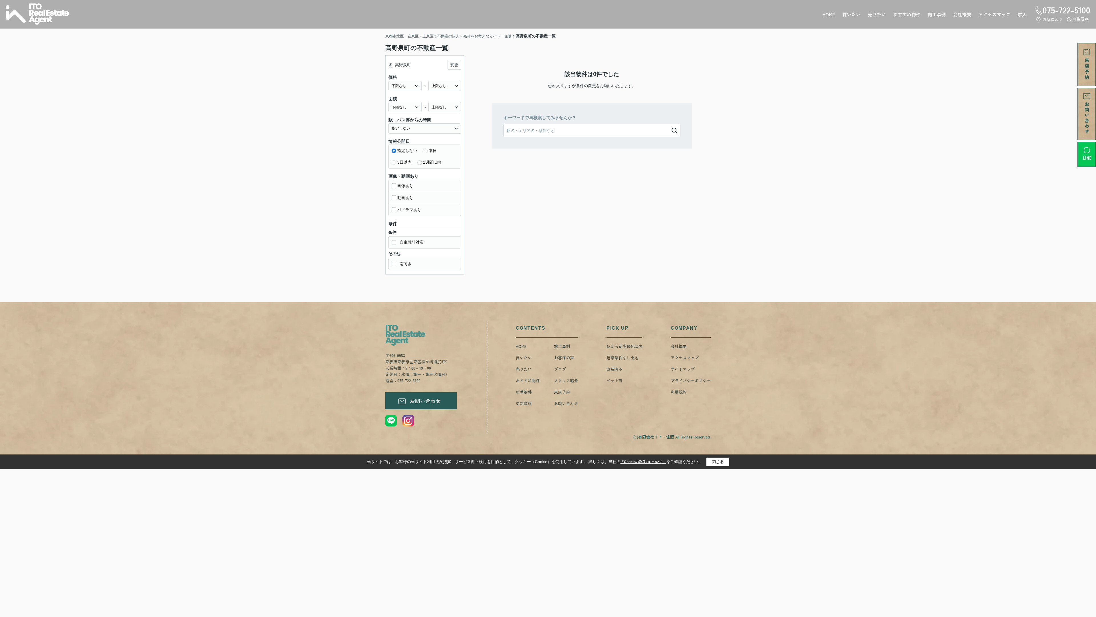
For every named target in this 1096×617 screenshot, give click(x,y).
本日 (433, 150)
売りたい (877, 14)
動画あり (405, 197)
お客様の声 (564, 357)
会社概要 (962, 14)
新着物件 (524, 392)
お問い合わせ (425, 400)
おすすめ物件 (906, 14)
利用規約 (679, 392)
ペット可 (614, 380)
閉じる (718, 461)
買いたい (851, 14)
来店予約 (562, 392)
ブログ (560, 369)
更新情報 (524, 403)
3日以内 (404, 162)
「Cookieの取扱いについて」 (643, 462)
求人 (1022, 14)
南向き (406, 263)
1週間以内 (432, 162)
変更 (454, 65)
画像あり (405, 185)
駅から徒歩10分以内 (624, 346)
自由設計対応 (412, 242)
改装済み (614, 369)
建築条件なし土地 (622, 357)
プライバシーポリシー (691, 380)
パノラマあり (409, 209)
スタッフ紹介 (566, 380)
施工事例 (937, 14)
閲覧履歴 (1081, 19)
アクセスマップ (994, 14)
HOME (828, 14)
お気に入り (1053, 19)
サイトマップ (683, 369)
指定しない (407, 150)
